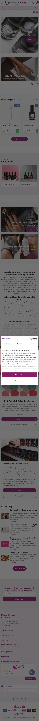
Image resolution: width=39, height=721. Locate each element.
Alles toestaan (19, 375)
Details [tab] (19, 343)
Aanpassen (18, 381)
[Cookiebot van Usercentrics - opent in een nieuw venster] (29, 339)
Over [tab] (32, 343)
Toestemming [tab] (7, 343)
